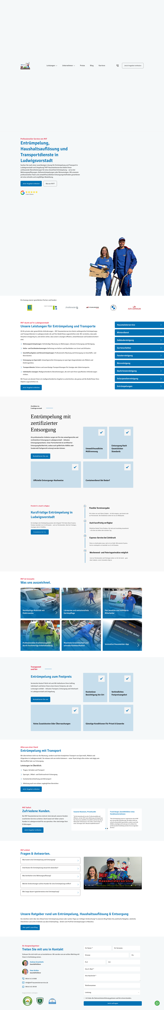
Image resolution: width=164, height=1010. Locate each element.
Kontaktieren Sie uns (40, 456)
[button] (50, 860)
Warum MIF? (50, 184)
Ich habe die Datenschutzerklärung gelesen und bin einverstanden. (109, 998)
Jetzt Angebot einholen (132, 66)
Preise (82, 65)
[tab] (105, 828)
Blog (92, 65)
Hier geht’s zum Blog (30, 927)
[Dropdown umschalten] (56, 66)
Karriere (102, 65)
